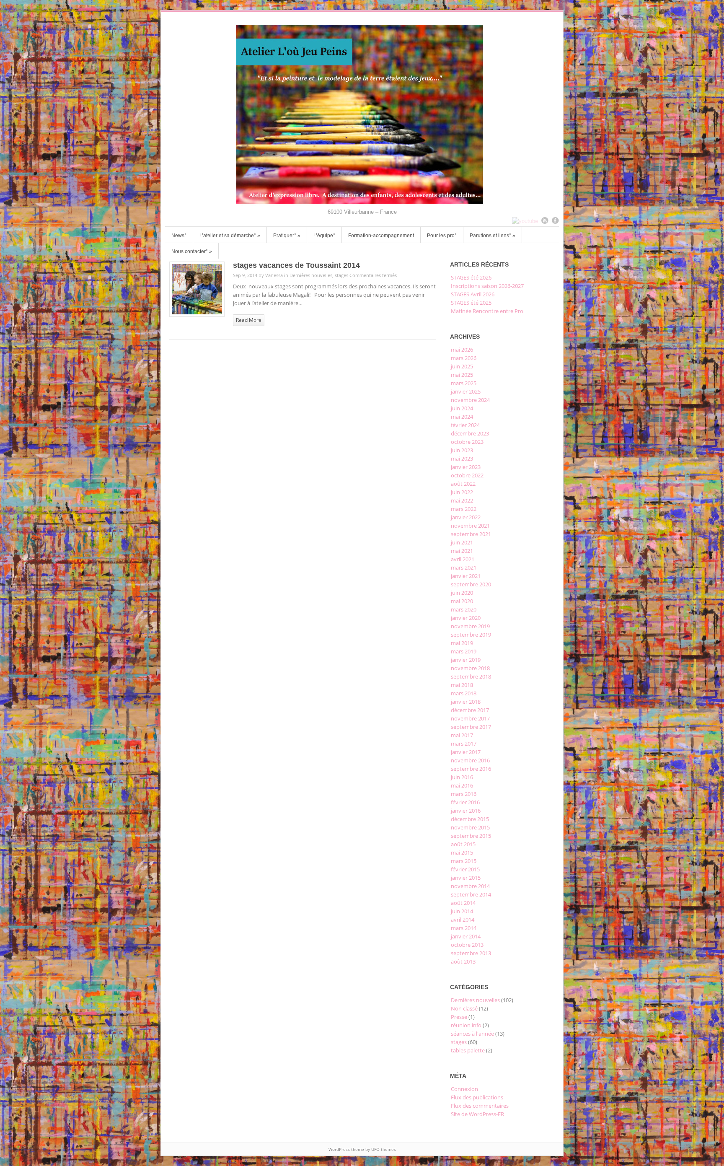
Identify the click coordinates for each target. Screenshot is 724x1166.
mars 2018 (463, 693)
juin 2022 (462, 492)
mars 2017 (463, 743)
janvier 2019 (466, 659)
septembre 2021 (471, 534)
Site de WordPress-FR (477, 1114)
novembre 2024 (470, 400)
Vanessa (274, 275)
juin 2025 (462, 366)
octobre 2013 (467, 944)
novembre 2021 (470, 525)
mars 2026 (463, 358)
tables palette (468, 1050)
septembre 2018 (471, 676)
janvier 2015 (466, 877)
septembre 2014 (471, 894)
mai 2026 (462, 349)
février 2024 (465, 425)
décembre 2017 (470, 710)
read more (248, 320)
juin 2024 (462, 408)
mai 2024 (462, 416)
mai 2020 (462, 601)
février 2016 (465, 802)
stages (341, 275)
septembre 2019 (471, 634)
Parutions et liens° (492, 235)
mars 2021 (463, 567)
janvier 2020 (466, 618)
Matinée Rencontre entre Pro (487, 311)
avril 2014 (462, 919)
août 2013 (463, 961)
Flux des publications (477, 1097)
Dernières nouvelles (311, 275)
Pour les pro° (442, 235)
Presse (459, 1017)
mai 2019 (462, 643)
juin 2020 (462, 592)
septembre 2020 (471, 584)
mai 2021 (462, 550)
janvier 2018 (466, 701)
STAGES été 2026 (471, 277)
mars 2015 (463, 861)
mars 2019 (463, 651)
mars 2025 (463, 383)
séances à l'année (472, 1033)
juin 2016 (462, 777)
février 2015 (465, 869)
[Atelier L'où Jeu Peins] (362, 202)
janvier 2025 (466, 391)
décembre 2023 (470, 433)
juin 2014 (462, 911)
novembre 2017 (470, 718)
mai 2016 (462, 785)
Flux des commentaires (480, 1105)
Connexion (464, 1089)
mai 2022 (462, 500)
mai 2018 (462, 685)
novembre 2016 (470, 760)
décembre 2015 (470, 819)
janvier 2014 (466, 936)
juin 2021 (462, 542)
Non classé (464, 1008)
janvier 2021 (466, 576)
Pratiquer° (286, 235)
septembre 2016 (471, 768)
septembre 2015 (471, 836)
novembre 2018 (470, 668)
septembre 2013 (471, 953)
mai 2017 (462, 735)
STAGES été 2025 (471, 302)
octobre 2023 (467, 442)
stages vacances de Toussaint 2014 (296, 265)
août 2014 (463, 903)
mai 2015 (462, 852)
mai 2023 (462, 458)
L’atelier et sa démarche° (229, 235)
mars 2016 (463, 794)
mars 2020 (463, 609)
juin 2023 (462, 450)
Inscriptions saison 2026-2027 (487, 286)
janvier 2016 (466, 810)
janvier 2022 (466, 517)
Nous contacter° (191, 251)
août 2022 (463, 483)
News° (178, 235)
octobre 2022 (467, 475)
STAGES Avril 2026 (472, 294)
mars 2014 (463, 928)
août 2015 (463, 844)
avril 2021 (462, 559)
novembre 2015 (470, 827)
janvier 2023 (466, 467)
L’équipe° (324, 235)
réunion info (466, 1025)
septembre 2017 (471, 727)
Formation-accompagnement (381, 235)
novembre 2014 (470, 886)
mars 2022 (463, 509)
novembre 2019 (470, 626)
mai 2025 (462, 374)
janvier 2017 (466, 752)
